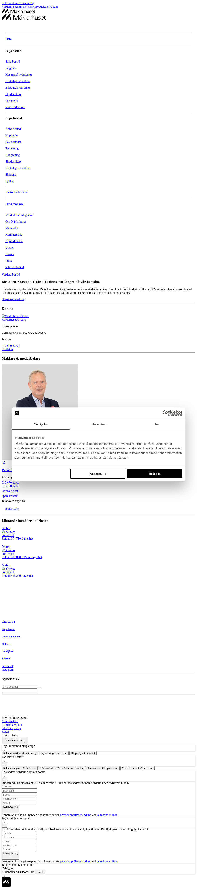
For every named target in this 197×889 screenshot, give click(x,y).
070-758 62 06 (10, 486)
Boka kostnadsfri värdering (18, 3)
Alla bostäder (10, 721)
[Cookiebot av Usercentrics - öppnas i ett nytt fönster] (165, 413)
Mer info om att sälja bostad (137, 768)
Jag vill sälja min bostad (53, 753)
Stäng (40, 872)
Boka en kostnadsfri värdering (19, 753)
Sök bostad (46, 768)
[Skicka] (39, 687)
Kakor (5, 731)
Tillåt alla (154, 473)
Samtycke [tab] (41, 424)
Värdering (8, 6)
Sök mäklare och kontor (69, 768)
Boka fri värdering (14, 740)
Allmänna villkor (12, 724)
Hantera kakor (10, 735)
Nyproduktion (41, 6)
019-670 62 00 (10, 345)
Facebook (7, 666)
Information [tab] (98, 424)
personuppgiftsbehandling (75, 814)
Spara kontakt (10, 496)
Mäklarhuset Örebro (14, 319)
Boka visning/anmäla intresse (19, 768)
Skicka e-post (10, 491)
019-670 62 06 (10, 482)
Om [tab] (156, 424)
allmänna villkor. (107, 814)
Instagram (7, 669)
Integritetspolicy (11, 728)
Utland (54, 6)
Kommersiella (23, 6)
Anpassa (96, 473)
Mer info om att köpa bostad (102, 768)
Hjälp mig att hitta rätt (83, 753)
